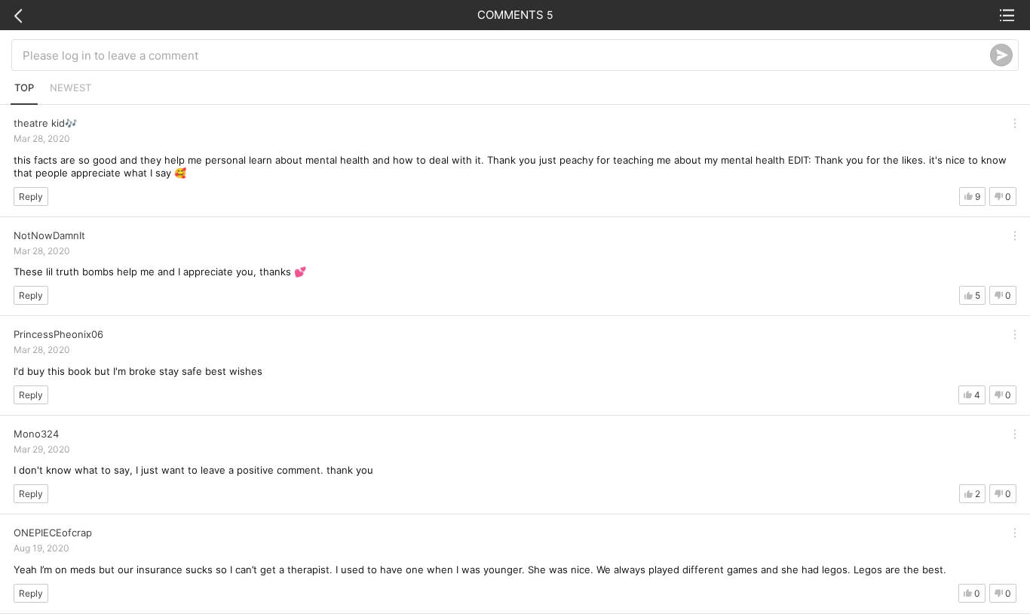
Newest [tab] (70, 87)
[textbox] (506, 55)
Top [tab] (24, 87)
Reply (31, 196)
